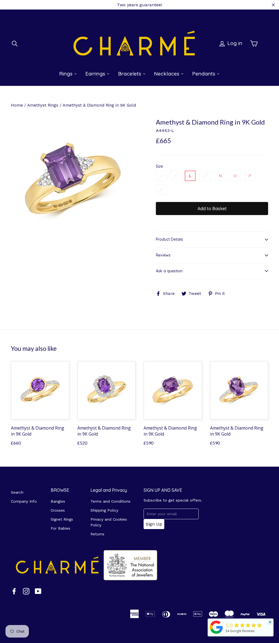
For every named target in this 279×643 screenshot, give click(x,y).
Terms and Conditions (110, 501)
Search (17, 492)
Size (159, 166)
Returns (97, 534)
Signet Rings (62, 519)
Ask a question (169, 270)
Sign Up (154, 524)
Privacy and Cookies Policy (108, 522)
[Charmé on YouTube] (38, 591)
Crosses (58, 510)
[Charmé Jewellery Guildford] (216, 634)
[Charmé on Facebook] (14, 591)
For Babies (60, 528)
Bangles (58, 501)
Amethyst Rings (42, 105)
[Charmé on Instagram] (26, 591)
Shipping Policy (104, 510)
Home (17, 105)
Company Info (24, 501)
